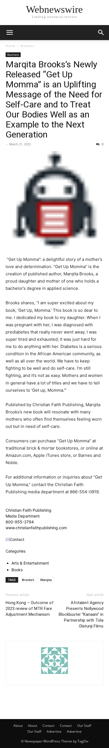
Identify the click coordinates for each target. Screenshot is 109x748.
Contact (48, 725)
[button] (9, 32)
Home (10, 45)
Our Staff (84, 725)
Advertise (54, 731)
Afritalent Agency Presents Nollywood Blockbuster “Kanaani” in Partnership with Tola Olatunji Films (81, 614)
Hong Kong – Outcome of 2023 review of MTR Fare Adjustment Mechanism (30, 608)
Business (27, 45)
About (18, 725)
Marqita (46, 580)
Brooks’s (28, 580)
